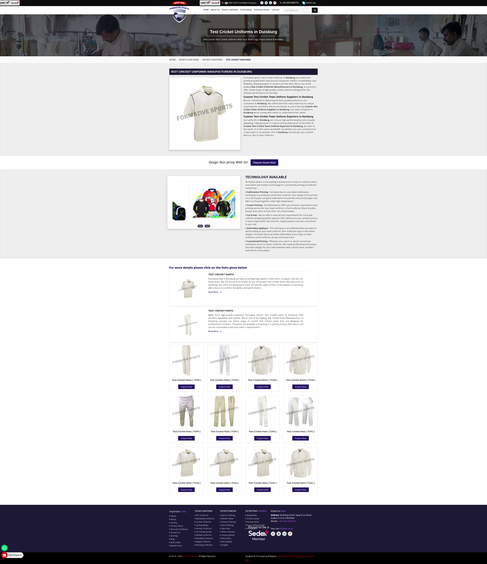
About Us (215, 9)
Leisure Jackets (228, 535)
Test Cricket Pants (220, 310)
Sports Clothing (228, 515)
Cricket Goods (252, 518)
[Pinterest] (274, 2)
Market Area (176, 545)
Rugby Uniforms (203, 541)
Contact (276, 9)
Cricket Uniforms (212, 59)
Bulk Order (175, 542)
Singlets (224, 545)
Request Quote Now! (264, 162)
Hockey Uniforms (203, 528)
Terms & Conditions (179, 529)
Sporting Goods (261, 9)
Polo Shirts (226, 538)
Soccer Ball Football (255, 525)
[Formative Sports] (179, 12)
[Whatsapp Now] (4, 548)
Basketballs (251, 515)
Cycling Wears (201, 525)
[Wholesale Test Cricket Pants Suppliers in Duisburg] (188, 325)
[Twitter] (266, 2)
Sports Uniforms (230, 9)
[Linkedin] (270, 2)
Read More (213, 292)
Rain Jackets (226, 541)
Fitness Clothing (228, 522)
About (173, 519)
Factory (173, 522)
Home (206, 9)
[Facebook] (261, 2)
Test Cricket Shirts (221, 274)
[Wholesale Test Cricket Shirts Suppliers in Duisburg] (188, 289)
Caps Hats (225, 528)
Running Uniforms (203, 545)
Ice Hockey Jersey (203, 531)
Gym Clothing (227, 525)
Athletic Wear (227, 518)
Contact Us (175, 532)
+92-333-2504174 (290, 2)
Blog (172, 539)
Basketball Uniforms (204, 518)
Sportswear (246, 9)
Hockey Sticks (252, 522)
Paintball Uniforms (204, 538)
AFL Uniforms (201, 515)
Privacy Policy (176, 526)
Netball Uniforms (203, 535)
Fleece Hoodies (228, 531)
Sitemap (174, 535)
